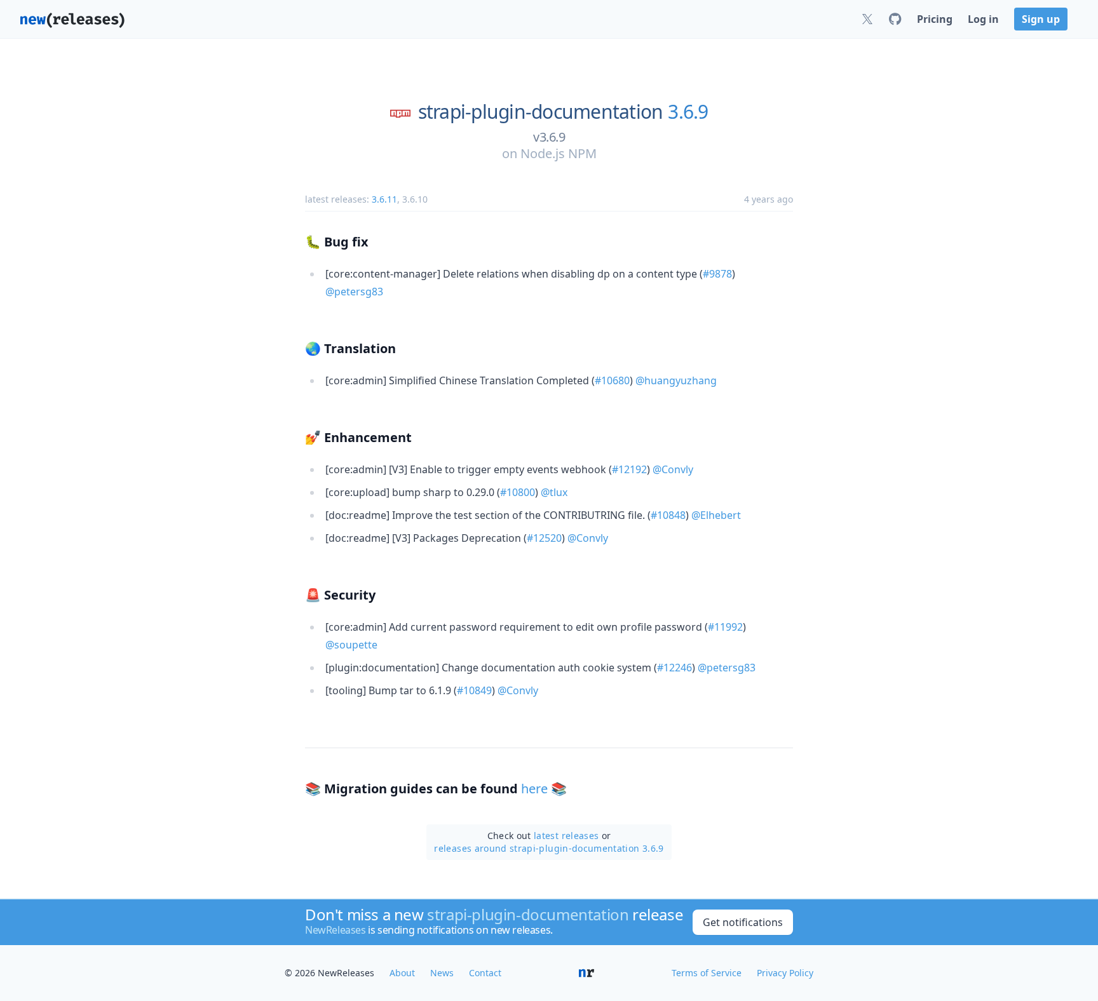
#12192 (629, 469)
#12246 (674, 668)
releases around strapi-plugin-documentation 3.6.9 (548, 848)
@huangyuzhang (676, 380)
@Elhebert (716, 515)
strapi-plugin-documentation (540, 112)
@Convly (673, 469)
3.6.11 (384, 199)
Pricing (934, 19)
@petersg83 (354, 292)
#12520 (544, 538)
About (402, 973)
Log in (983, 19)
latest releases (566, 836)
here (534, 788)
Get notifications (743, 922)
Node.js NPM (558, 153)
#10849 (474, 690)
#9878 (717, 274)
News (442, 973)
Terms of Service (707, 973)
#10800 (517, 492)
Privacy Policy (785, 973)
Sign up (1041, 19)
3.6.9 (688, 112)
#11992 (725, 627)
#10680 (612, 380)
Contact (485, 973)
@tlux (554, 492)
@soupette (351, 645)
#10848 (668, 515)
